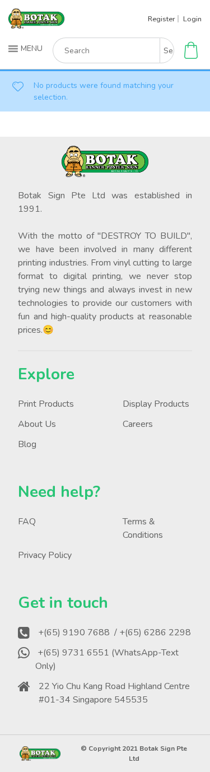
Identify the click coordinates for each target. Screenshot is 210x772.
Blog (27, 444)
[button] (27, 49)
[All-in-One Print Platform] (36, 24)
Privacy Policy (45, 555)
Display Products (156, 404)
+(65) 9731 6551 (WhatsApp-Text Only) (107, 659)
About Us (37, 424)
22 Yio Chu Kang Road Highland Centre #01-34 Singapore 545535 (114, 693)
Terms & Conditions (143, 528)
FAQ (27, 521)
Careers (138, 424)
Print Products (46, 404)
